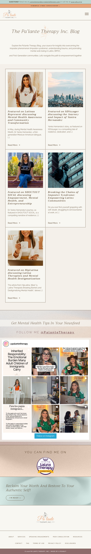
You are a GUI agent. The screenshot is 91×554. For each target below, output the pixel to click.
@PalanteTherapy (58, 332)
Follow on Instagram (46, 436)
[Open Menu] (87, 14)
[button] (17, 361)
